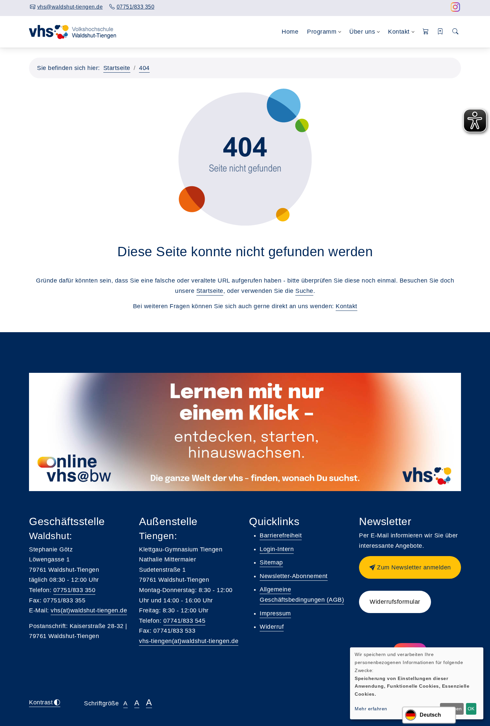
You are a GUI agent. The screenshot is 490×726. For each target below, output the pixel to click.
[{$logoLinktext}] (73, 31)
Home (290, 31)
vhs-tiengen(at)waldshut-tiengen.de (188, 641)
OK (471, 708)
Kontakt (346, 306)
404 (144, 68)
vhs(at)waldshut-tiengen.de (89, 610)
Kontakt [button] (399, 31)
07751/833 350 (74, 590)
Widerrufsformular (395, 601)
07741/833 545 (184, 620)
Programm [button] (321, 31)
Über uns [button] (362, 31)
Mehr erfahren (371, 708)
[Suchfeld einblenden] (455, 32)
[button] (426, 32)
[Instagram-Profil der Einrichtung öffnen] (455, 9)
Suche (304, 291)
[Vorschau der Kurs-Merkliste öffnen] (440, 32)
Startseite (116, 68)
